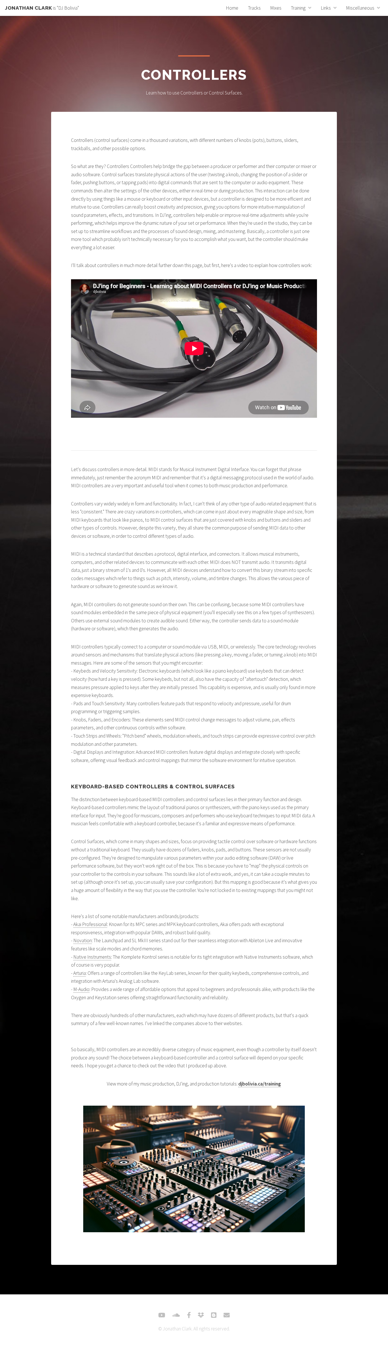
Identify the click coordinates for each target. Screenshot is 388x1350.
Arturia (79, 973)
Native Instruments (92, 957)
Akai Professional (90, 924)
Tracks (254, 8)
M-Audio (81, 989)
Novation (82, 940)
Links (326, 8)
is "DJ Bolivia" (42, 8)
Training (298, 8)
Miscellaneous (360, 8)
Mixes (275, 8)
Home (232, 8)
